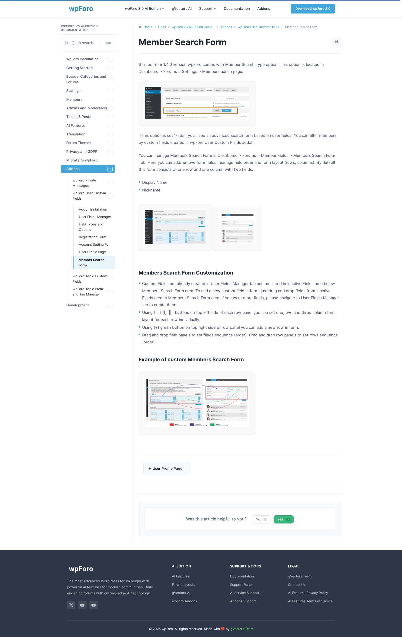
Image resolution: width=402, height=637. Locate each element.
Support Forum (241, 585)
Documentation (237, 8)
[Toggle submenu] (163, 8)
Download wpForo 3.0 (312, 8)
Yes (283, 519)
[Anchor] (235, 273)
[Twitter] (71, 605)
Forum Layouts (183, 585)
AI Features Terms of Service (310, 601)
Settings (73, 91)
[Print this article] (336, 41)
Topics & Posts (78, 117)
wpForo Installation (82, 59)
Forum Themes (78, 143)
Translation (75, 134)
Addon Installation (93, 209)
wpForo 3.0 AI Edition (143, 8)
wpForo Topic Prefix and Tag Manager (88, 291)
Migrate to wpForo (81, 160)
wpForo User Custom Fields (89, 195)
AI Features (76, 125)
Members (74, 99)
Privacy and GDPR (81, 151)
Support (206, 8)
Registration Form (92, 237)
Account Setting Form (96, 244)
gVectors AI (182, 8)
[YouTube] (82, 605)
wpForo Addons (184, 601)
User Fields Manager (95, 217)
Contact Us (297, 585)
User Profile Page (92, 252)
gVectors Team (300, 576)
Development (77, 305)
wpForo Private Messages (84, 183)
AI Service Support (244, 593)
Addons (263, 8)
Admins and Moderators (86, 108)
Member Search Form (91, 262)
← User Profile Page (165, 468)
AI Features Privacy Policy (308, 593)
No (261, 519)
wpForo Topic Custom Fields (90, 279)
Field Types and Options (91, 226)
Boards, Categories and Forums (86, 79)
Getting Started (79, 68)
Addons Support (243, 601)
